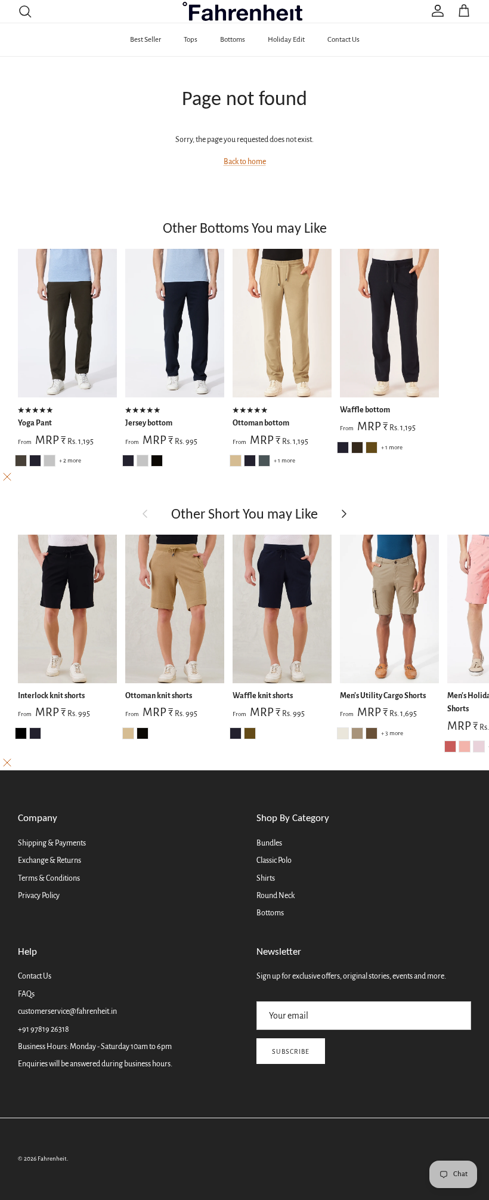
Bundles (269, 843)
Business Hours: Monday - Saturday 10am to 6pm (95, 1046)
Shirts (265, 878)
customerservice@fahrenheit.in (67, 1011)
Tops (190, 40)
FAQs (26, 994)
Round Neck (275, 895)
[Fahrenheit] (245, 11)
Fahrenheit (52, 1158)
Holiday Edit (286, 40)
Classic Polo (274, 860)
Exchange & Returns (49, 860)
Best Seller (145, 40)
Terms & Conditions (49, 878)
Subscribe (291, 1051)
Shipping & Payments (52, 843)
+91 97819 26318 (43, 1029)
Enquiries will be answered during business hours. (95, 1064)
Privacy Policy (39, 895)
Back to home (245, 162)
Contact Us (343, 40)
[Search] (25, 11)
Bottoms (232, 40)
